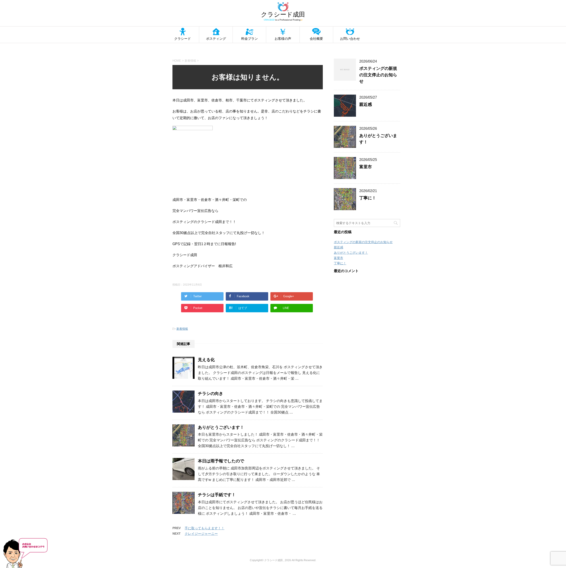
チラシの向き (210, 393)
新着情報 (182, 328)
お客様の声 (283, 38)
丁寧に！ (367, 198)
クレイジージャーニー (201, 534)
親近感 (365, 104)
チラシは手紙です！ (217, 494)
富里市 (365, 166)
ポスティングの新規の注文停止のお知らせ (378, 75)
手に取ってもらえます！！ (204, 528)
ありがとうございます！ (221, 427)
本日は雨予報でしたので (221, 461)
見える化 (206, 359)
